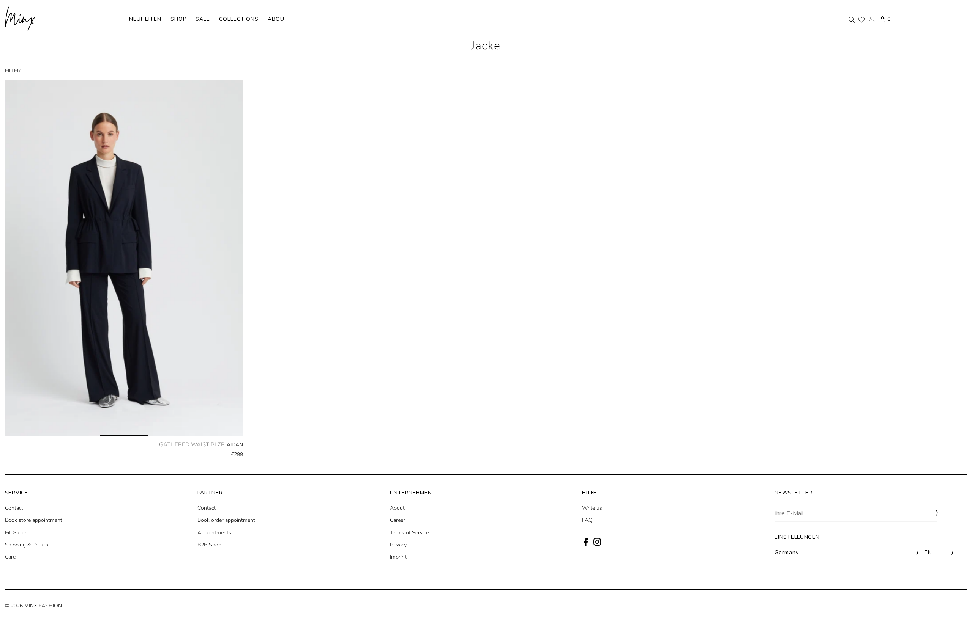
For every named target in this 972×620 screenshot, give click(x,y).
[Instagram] (597, 544)
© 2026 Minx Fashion (33, 605)
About (278, 19)
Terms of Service (409, 532)
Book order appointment (226, 520)
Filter (13, 70)
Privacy (398, 544)
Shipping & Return (26, 544)
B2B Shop (209, 544)
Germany (847, 552)
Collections (239, 19)
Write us (592, 508)
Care (10, 556)
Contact (14, 508)
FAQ (587, 520)
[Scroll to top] (955, 600)
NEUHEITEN (145, 19)
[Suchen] (852, 19)
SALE (203, 19)
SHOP (178, 19)
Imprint (398, 556)
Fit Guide (15, 532)
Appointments (214, 532)
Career (397, 520)
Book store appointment (33, 520)
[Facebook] (586, 544)
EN (939, 552)
